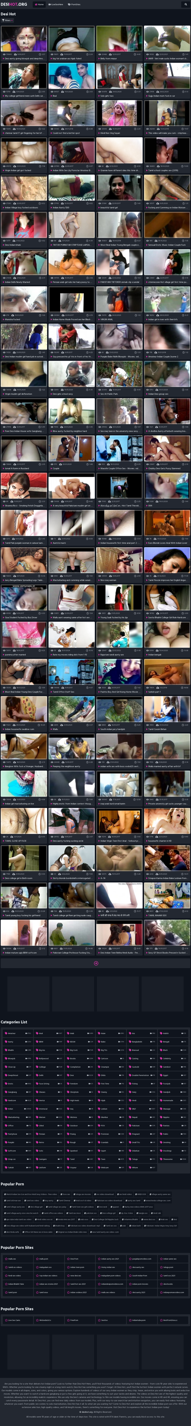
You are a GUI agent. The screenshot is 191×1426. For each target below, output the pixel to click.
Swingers (50, 1159)
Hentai (50, 1100)
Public (174, 1134)
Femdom (81, 1083)
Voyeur (81, 1167)
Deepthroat (19, 1075)
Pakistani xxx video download (109, 1200)
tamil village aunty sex (15, 1206)
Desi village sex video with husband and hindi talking (28, 1225)
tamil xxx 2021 (169, 1275)
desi (175, 1219)
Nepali (143, 1117)
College (50, 1067)
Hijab (112, 1100)
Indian (19, 1108)
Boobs (81, 1058)
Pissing (81, 1134)
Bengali (174, 1041)
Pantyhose (19, 1134)
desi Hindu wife (12, 1232)
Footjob (174, 1083)
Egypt (174, 1075)
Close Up (19, 1067)
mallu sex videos (108, 1292)
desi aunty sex (138, 1267)
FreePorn (74, 1320)
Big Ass (50, 1050)
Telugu (143, 1159)
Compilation (81, 1067)
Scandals (112, 1142)
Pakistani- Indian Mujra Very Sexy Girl (161, 1225)
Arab (81, 1033)
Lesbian (112, 1108)
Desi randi (103, 1206)
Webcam (112, 1167)
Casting (143, 1058)
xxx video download (105, 1194)
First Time (112, 1083)
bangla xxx (143, 1213)
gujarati (116, 1206)
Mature (50, 1117)
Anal (50, 1033)
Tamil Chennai (64, 1200)
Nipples (174, 1117)
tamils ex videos (15, 1267)
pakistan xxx (91, 1213)
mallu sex (12, 1258)
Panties (174, 1125)
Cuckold (143, 1067)
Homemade (174, 1100)
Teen (112, 1159)
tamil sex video (32, 1200)
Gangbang (19, 1092)
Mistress (81, 1117)
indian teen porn (77, 1267)
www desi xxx (149, 1219)
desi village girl (36, 1206)
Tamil (81, 1159)
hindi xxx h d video (83, 1200)
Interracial (50, 1108)
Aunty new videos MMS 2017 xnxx (139, 1206)
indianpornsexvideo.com (173, 1292)
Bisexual (143, 1050)
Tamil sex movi (75, 1213)
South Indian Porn (139, 1275)
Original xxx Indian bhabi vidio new (72, 1232)
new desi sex (75, 1275)
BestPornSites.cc (170, 1320)
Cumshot (174, 1067)
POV (112, 1125)
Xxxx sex (66, 1194)
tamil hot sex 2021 (78, 1284)
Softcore (19, 1150)
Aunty (19, 1041)
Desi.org (14, 4)
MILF (143, 1108)
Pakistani (143, 1125)
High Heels (81, 1100)
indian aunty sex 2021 (110, 1258)
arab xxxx (84, 1219)
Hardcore (19, 1100)
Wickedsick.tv (45, 1320)
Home (41, 4)
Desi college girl (108, 1213)
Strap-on (19, 1159)
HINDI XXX (141, 1194)
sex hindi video (125, 1194)
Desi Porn (74, 1258)
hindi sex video (14, 1275)
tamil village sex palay (57, 1206)
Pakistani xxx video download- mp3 (85, 1225)
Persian (50, 1134)
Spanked (81, 1150)
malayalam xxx (45, 1267)
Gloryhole (81, 1092)
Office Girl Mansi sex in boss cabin (38, 1232)
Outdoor (81, 1125)
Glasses (50, 1092)
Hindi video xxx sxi (44, 1219)
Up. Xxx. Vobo (127, 1213)
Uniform (50, 1167)
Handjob (174, 1092)
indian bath (136, 1225)
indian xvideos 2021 (78, 1292)
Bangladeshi (143, 1041)
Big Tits (112, 1050)
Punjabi (19, 1142)
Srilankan (143, 1150)
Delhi (50, 1075)
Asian (112, 1033)
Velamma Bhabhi (131, 1219)
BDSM (81, 1041)
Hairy (143, 1092)
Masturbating (19, 1117)
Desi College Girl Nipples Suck (106, 1219)
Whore (143, 1167)
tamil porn (12, 1292)
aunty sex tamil (134, 1200)
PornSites (75, 4)
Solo (50, 1150)
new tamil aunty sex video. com (105, 1232)
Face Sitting (50, 1083)
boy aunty (49, 1200)
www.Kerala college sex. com (158, 1200)
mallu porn (43, 1258)
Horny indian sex (108, 1267)
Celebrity (174, 1058)
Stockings (174, 1150)
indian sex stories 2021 (48, 1284)
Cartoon (112, 1058)
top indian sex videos (48, 1275)
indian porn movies (140, 1284)
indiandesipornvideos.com (112, 1284)
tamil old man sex (13, 1200)
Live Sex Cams (14, 1320)
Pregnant (143, 1134)
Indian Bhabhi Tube (16, 1284)
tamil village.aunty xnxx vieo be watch (22, 1213)
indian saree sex (169, 1258)
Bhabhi (19, 1050)
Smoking (174, 1142)
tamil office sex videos (53, 1213)
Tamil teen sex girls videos (83, 1206)
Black (174, 1050)
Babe (112, 1041)
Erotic (19, 1083)
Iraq (81, 1108)
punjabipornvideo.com (141, 1258)
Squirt (112, 1150)
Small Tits (143, 1142)
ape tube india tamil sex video (18, 1219)
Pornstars (112, 1134)
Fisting (143, 1083)
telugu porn (168, 1267)
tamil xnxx (43, 1292)
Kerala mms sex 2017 (66, 1219)
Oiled (50, 1125)
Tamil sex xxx (111, 1225)
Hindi (143, 1100)
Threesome (174, 1159)
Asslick (174, 1033)
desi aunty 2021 (138, 1292)
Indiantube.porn (139, 1320)
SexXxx (104, 1320)
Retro (50, 1142)
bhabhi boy (60, 1225)
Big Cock (81, 1050)
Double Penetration (143, 1075)
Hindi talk (157, 1213)
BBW (50, 1041)
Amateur (19, 1033)
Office (19, 1125)
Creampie (112, 1067)
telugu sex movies (83, 1194)
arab (124, 1225)
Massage (174, 1108)
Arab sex (164, 1219)
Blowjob (19, 1058)
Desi (81, 1075)
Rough (81, 1142)
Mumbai (112, 1117)
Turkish (19, 1167)
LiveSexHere (57, 4)
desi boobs (168, 1284)
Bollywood (50, 1058)
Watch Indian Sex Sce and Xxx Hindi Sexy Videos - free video (31, 1194)
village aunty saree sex (161, 1194)
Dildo (112, 1075)
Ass (143, 1033)
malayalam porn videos (111, 1275)
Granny (112, 1092)
